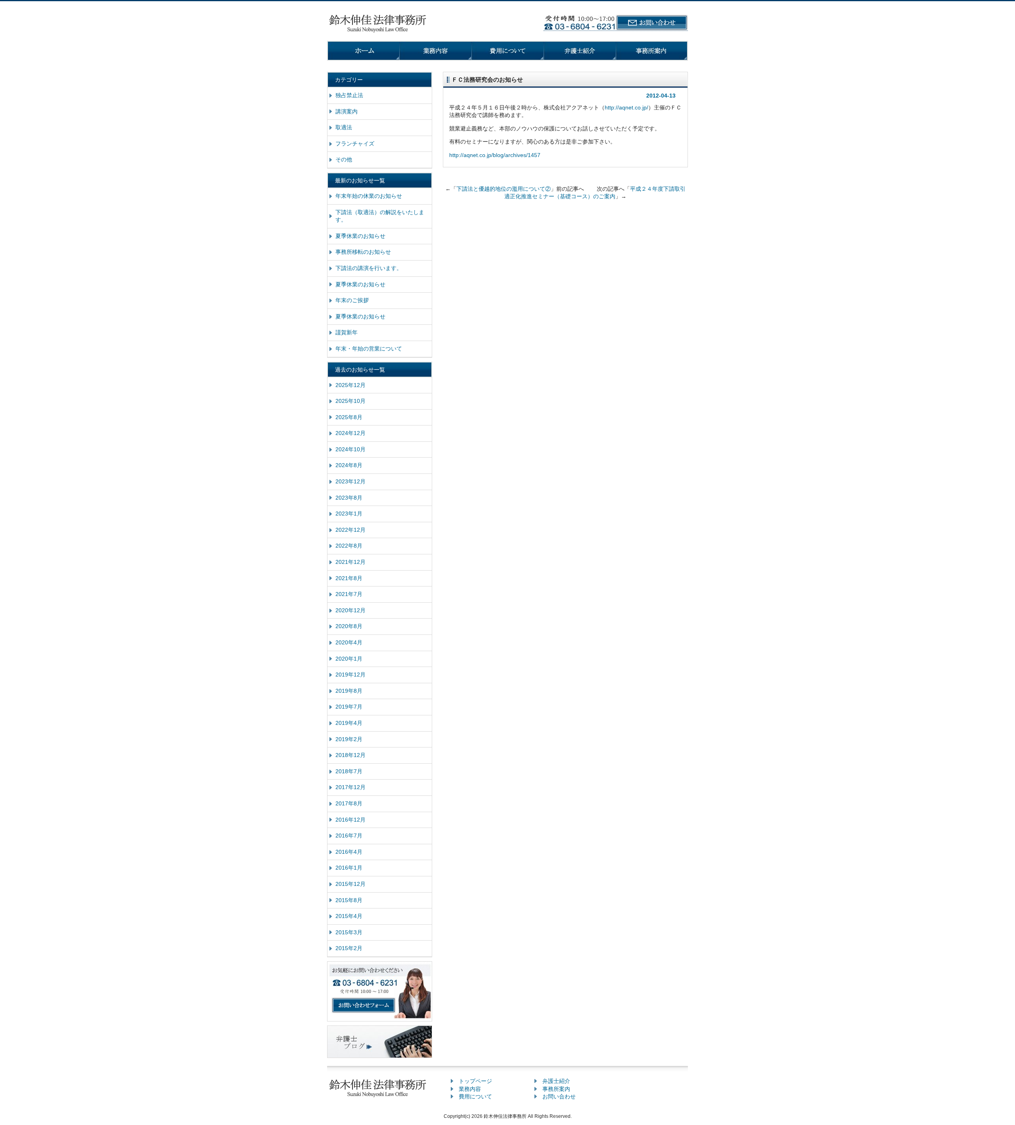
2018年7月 (348, 771)
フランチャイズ (354, 143)
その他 (343, 159)
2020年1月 (348, 658)
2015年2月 (348, 948)
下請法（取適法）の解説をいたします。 (379, 216)
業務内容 (470, 1089)
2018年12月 (350, 755)
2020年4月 (348, 642)
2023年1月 (348, 513)
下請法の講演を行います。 (368, 268)
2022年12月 (350, 530)
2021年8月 (348, 578)
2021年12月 (350, 562)
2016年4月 (348, 852)
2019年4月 (348, 723)
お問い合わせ (559, 1096)
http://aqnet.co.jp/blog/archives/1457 (494, 155)
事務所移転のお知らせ (363, 252)
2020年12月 (350, 610)
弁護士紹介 (556, 1081)
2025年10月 (350, 401)
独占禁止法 (349, 95)
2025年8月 (348, 417)
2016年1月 (348, 867)
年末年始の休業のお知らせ (368, 196)
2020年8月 (348, 626)
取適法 (343, 127)
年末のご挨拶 (352, 300)
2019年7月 (348, 706)
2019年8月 (348, 691)
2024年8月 (348, 465)
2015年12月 (350, 884)
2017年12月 (350, 787)
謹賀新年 (346, 332)
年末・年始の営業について (368, 348)
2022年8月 (348, 545)
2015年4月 (348, 916)
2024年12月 (350, 433)
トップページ (475, 1081)
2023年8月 (348, 497)
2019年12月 (350, 674)
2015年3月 (348, 932)
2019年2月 (348, 739)
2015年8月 (348, 900)
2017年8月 (348, 803)
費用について (475, 1096)
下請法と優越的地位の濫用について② (503, 189)
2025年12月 (350, 385)
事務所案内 (556, 1089)
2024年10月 (350, 449)
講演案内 (346, 111)
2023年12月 (350, 481)
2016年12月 (350, 819)
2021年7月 (348, 594)
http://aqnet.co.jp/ (626, 107)
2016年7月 (348, 835)
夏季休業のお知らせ (360, 236)
